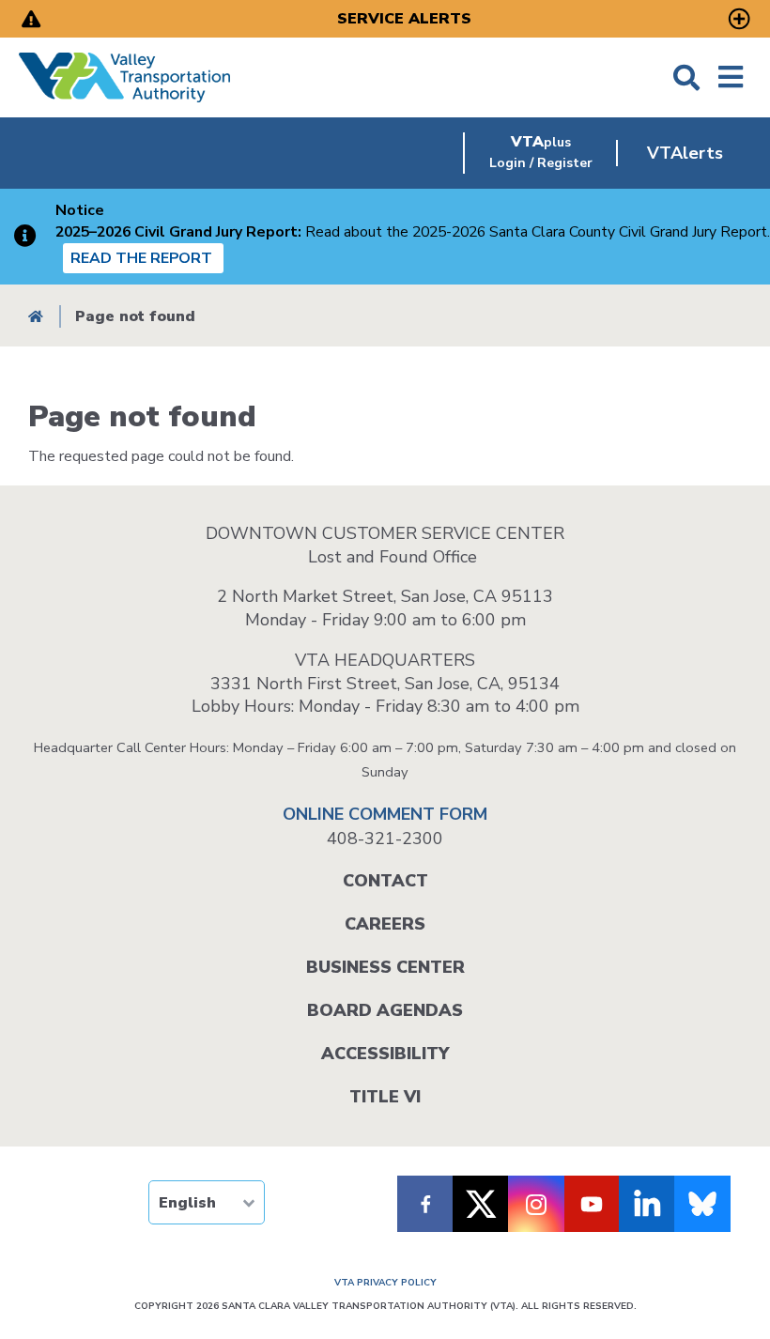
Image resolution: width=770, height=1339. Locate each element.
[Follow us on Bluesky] (702, 1204)
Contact (385, 881)
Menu (730, 77)
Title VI (385, 1096)
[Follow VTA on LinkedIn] (647, 1204)
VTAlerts (685, 153)
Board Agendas (385, 1010)
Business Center (385, 967)
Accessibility (385, 1053)
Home (35, 316)
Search (686, 77)
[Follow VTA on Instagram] (536, 1204)
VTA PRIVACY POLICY (385, 1282)
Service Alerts (404, 18)
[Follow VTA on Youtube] (591, 1204)
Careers (385, 924)
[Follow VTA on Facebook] (425, 1204)
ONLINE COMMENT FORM (385, 814)
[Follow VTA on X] (481, 1204)
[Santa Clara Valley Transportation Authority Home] (124, 77)
